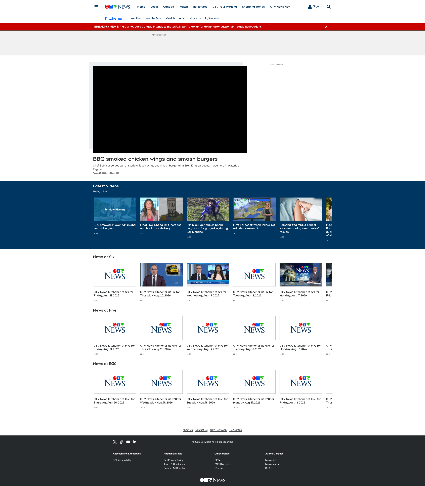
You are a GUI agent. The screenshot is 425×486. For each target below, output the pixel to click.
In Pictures (200, 6)
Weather (136, 18)
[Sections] (96, 6)
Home (141, 6)
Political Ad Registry (174, 468)
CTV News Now (280, 6)
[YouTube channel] (128, 442)
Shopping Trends (253, 6)
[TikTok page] (122, 442)
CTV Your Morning (225, 6)
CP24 (217, 460)
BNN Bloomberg (223, 464)
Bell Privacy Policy (173, 460)
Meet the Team (153, 18)
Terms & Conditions (174, 464)
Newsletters (235, 429)
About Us (188, 429)
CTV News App (218, 429)
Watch (183, 6)
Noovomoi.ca (272, 464)
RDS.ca (269, 468)
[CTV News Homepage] (117, 7)
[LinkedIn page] (135, 442)
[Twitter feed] (115, 442)
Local (154, 6)
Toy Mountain (212, 18)
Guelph (170, 18)
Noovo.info (271, 460)
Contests (195, 18)
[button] (325, 219)
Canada (168, 6)
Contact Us (201, 429)
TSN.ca (218, 468)
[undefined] (115, 216)
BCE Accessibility (122, 460)
